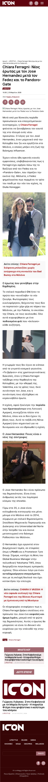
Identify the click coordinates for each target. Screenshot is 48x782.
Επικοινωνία (20, 774)
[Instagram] (36, 3)
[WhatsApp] (22, 102)
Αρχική (5, 61)
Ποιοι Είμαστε (9, 774)
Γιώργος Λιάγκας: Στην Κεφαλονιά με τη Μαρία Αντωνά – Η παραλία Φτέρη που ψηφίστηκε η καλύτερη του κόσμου (24, 657)
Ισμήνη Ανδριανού (12, 97)
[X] (11, 102)
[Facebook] (31, 3)
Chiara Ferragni (29, 124)
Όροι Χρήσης (31, 774)
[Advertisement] (24, 32)
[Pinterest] (16, 102)
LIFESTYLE (12, 61)
